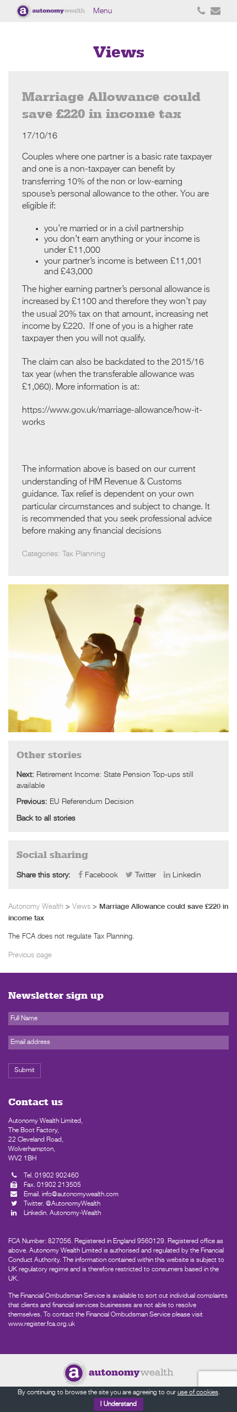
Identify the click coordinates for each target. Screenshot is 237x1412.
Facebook (100, 875)
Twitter (144, 875)
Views (81, 906)
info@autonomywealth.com (80, 1194)
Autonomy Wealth (35, 906)
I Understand (118, 1404)
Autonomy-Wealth (75, 1213)
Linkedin (185, 875)
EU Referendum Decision (92, 802)
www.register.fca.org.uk (41, 1324)
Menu (102, 11)
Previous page (30, 955)
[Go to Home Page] (118, 1373)
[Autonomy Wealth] (52, 11)
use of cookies (197, 1392)
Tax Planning (83, 554)
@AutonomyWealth (73, 1204)
